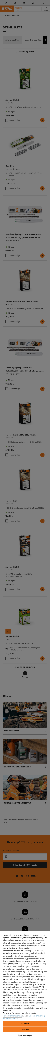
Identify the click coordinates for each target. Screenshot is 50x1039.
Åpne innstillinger (25, 1035)
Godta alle (25, 1024)
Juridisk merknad (10, 1018)
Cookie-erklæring (37, 1015)
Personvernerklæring (12, 1015)
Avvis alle (25, 1030)
